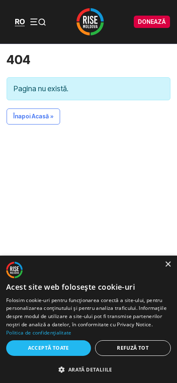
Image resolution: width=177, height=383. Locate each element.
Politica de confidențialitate (39, 332)
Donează (152, 21)
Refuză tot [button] (133, 347)
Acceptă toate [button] (48, 347)
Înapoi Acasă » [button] (33, 116)
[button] (88, 369)
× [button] (168, 264)
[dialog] (88, 319)
